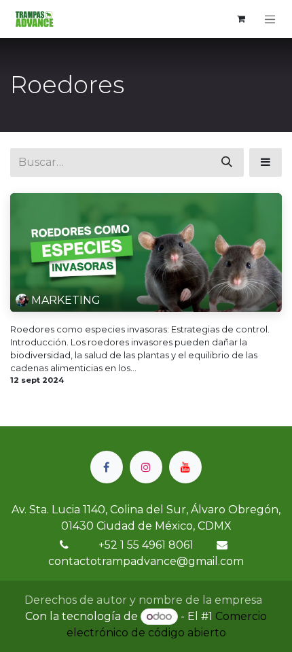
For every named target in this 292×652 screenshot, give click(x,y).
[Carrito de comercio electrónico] (241, 19)
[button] (265, 162)
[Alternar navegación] (270, 19)
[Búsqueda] (227, 162)
